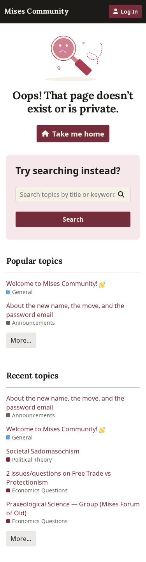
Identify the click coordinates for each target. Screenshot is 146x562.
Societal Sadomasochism (42, 451)
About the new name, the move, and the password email (65, 310)
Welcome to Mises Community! (52, 283)
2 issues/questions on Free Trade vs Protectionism (58, 477)
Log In (129, 11)
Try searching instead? (68, 170)
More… (21, 340)
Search (73, 219)
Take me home (78, 133)
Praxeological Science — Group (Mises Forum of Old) (73, 508)
